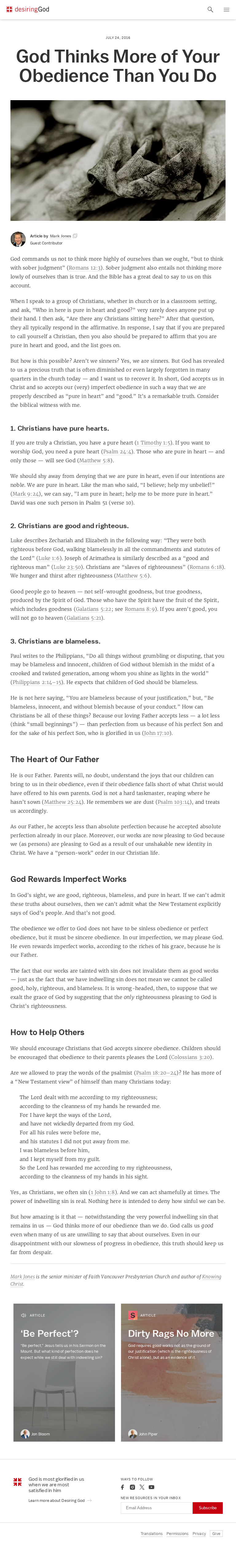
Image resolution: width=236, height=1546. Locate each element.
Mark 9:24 (26, 493)
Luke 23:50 (67, 567)
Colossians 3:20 (190, 1057)
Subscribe (208, 1508)
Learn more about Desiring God (57, 1500)
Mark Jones (22, 1277)
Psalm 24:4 (117, 451)
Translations (152, 1533)
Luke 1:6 (49, 558)
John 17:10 (156, 733)
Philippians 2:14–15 (37, 682)
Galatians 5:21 (84, 617)
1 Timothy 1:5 (153, 442)
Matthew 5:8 (94, 460)
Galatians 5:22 (94, 609)
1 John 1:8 (103, 1192)
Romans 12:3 (84, 267)
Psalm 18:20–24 (156, 1072)
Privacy (199, 1533)
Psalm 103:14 (174, 802)
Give (216, 1533)
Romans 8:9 (140, 609)
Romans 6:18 (206, 567)
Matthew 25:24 (63, 802)
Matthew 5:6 (132, 575)
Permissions (177, 1533)
